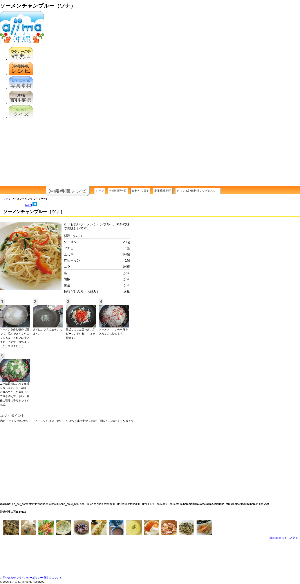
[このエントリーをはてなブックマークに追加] (35, 205)
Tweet (28, 205)
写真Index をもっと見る (283, 537)
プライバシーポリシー (29, 577)
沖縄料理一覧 (118, 190)
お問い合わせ (8, 577)
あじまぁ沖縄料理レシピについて (198, 190)
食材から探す (140, 190)
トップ (100, 190)
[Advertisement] (150, 153)
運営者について (52, 577)
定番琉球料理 (162, 190)
